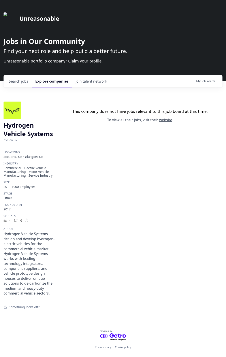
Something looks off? (24, 307)
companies (51, 81)
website (165, 119)
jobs (18, 81)
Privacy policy (103, 347)
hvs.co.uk (10, 140)
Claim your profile (85, 61)
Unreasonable (39, 19)
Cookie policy (123, 347)
